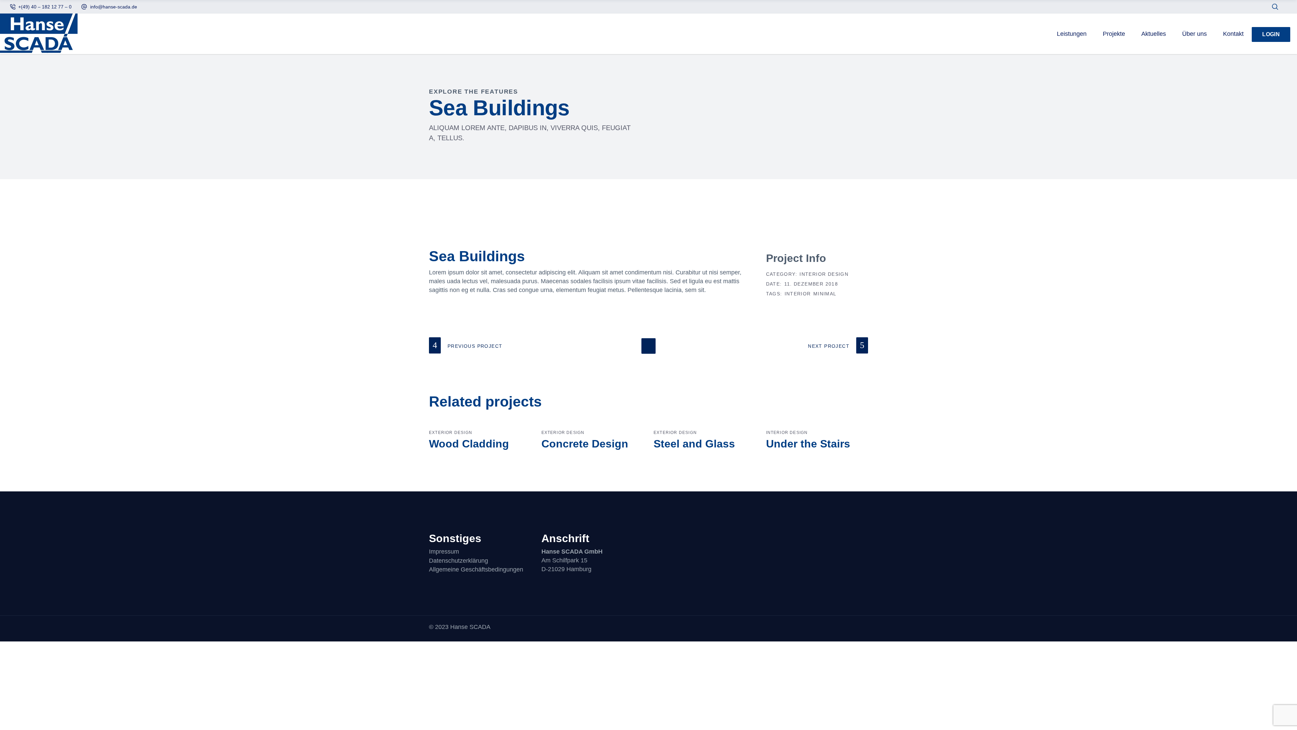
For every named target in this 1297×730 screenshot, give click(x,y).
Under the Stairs (808, 444)
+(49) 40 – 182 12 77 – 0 (45, 6)
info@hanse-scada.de (113, 6)
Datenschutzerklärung (458, 560)
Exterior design (450, 432)
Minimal (825, 293)
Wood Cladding (469, 444)
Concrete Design (584, 444)
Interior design (823, 274)
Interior (798, 293)
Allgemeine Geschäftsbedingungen (476, 569)
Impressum (444, 551)
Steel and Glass (694, 444)
